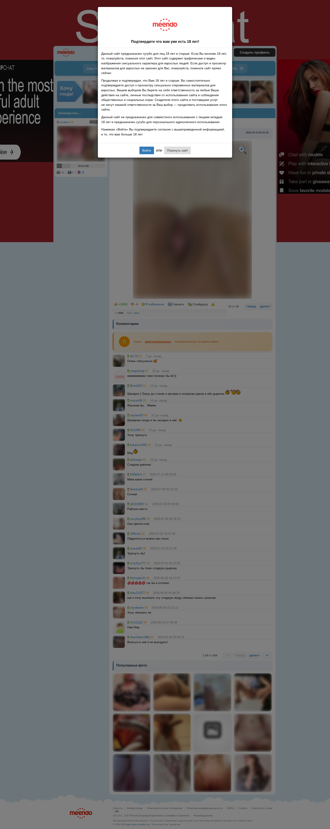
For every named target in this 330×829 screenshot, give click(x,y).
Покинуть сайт (177, 150)
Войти (146, 150)
